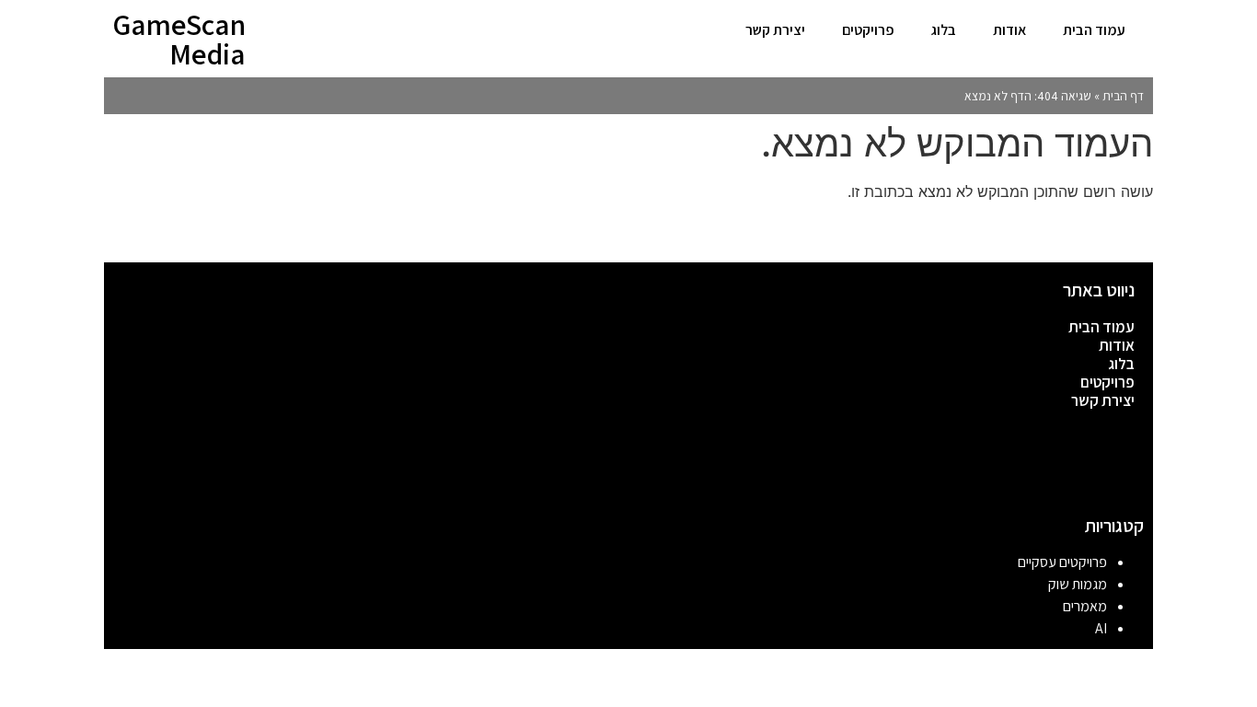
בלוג (943, 30)
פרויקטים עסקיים (1062, 562)
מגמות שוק (1077, 584)
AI (1101, 628)
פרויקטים (868, 30)
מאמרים (1085, 606)
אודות (1009, 30)
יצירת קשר (775, 30)
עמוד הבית (1094, 30)
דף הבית (1123, 95)
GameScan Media (179, 39)
